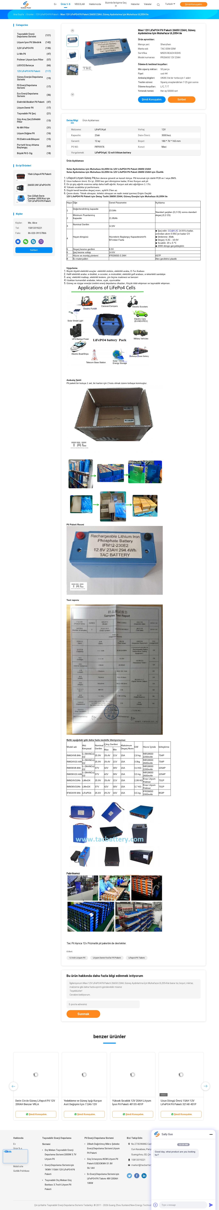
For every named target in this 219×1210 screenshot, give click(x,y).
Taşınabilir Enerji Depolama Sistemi (34, 35)
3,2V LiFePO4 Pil (34, 48)
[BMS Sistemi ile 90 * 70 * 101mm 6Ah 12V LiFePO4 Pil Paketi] (150, 1074)
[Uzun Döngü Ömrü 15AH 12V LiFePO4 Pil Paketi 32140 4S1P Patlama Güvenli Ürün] (98, 1074)
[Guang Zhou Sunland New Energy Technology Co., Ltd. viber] (41, 241)
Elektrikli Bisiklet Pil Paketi (34, 102)
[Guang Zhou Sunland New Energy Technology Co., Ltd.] (26, 5)
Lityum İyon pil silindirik (34, 42)
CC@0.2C (173, 230)
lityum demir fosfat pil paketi (107, 958)
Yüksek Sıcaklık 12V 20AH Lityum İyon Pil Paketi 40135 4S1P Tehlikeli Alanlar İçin (48, 1104)
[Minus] (211, 1134)
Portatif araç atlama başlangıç (34, 146)
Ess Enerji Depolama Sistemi (34, 94)
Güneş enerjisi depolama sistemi (34, 78)
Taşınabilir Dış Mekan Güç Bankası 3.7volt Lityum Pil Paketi (58, 1184)
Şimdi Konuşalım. (193, 4)
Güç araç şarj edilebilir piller (34, 120)
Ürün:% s (17, 1148)
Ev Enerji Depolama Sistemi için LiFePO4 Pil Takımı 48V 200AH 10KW (103, 1178)
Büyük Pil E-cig (34, 153)
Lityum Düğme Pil (34, 133)
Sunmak (83, 1014)
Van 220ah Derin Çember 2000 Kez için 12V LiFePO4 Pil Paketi (39, 198)
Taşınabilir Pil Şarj (34, 113)
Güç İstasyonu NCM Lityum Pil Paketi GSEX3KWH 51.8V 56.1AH (102, 1163)
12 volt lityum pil (77, 958)
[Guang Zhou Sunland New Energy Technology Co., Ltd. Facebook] (136, 1176)
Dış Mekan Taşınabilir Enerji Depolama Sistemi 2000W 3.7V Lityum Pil (60, 1154)
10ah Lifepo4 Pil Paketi (39, 174)
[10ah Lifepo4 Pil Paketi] (20, 177)
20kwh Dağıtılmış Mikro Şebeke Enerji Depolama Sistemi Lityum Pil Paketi (103, 1148)
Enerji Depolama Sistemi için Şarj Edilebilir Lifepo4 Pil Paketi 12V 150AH (197, 1104)
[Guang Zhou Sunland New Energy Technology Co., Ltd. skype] (33, 241)
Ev (14, 1144)
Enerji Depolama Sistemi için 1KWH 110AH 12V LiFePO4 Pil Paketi (60, 1169)
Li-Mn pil (34, 54)
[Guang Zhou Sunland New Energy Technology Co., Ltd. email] (18, 241)
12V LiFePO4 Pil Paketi (34, 71)
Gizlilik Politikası (21, 1171)
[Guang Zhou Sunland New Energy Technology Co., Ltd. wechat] (25, 241)
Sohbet (34, 250)
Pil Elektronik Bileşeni (34, 139)
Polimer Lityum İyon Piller (34, 59)
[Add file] (155, 1204)
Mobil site (18, 1166)
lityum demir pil (34, 107)
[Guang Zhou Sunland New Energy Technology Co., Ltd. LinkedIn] (144, 1176)
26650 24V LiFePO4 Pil (39, 185)
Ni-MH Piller (34, 127)
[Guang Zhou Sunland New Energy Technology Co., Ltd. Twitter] (129, 1176)
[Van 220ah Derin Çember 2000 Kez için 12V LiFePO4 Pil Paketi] (20, 198)
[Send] (211, 1204)
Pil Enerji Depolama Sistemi (34, 86)
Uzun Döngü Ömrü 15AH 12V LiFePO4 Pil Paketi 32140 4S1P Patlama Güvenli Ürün (96, 1104)
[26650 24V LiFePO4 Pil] (20, 188)
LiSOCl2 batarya (34, 65)
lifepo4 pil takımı (137, 958)
